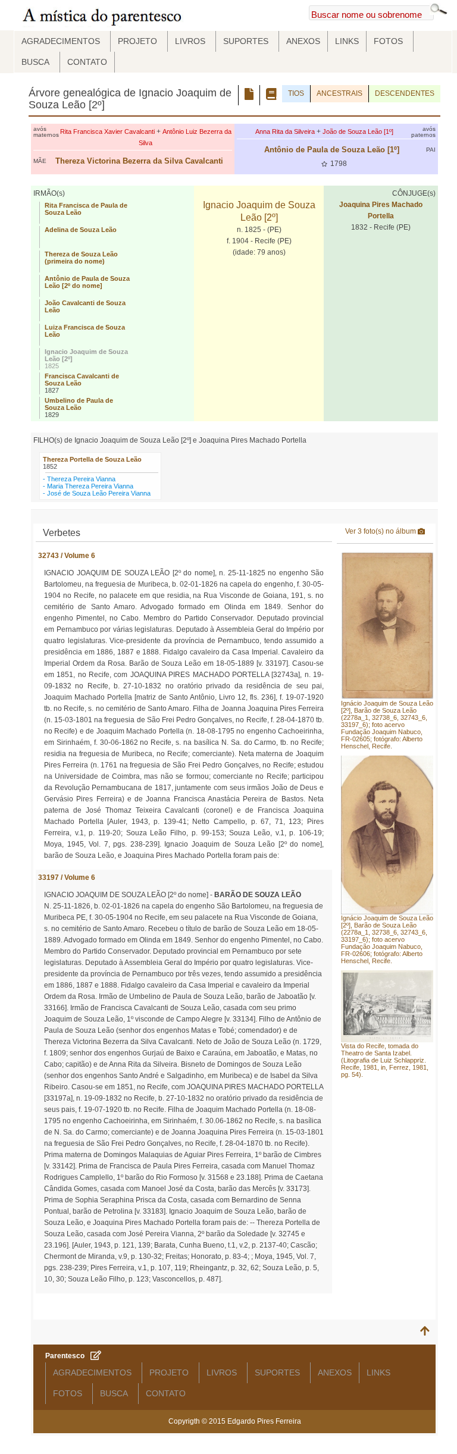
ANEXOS (303, 41)
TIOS (296, 93)
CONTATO (87, 62)
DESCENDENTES (404, 93)
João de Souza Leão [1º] (358, 131)
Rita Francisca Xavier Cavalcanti (107, 131)
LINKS (347, 41)
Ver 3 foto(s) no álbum (381, 531)
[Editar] (95, 1356)
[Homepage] (104, 15)
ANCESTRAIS (339, 93)
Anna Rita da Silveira (285, 131)
